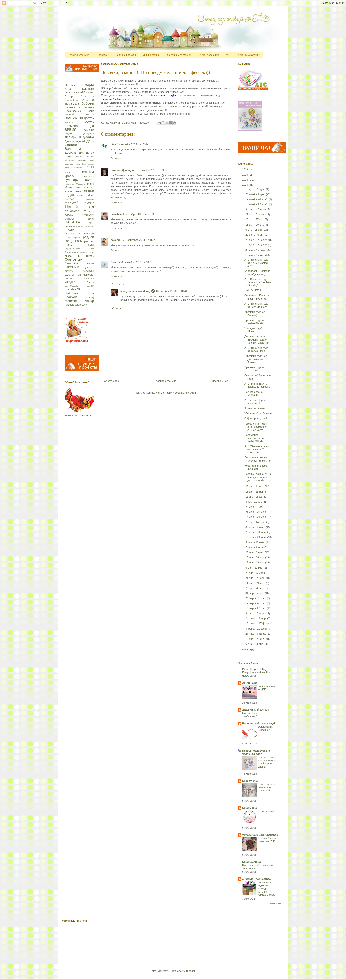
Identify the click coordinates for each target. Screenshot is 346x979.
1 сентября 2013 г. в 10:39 (138, 214)
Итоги (77, 164)
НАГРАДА (69, 199)
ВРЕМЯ (70, 129)
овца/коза (72, 211)
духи (68, 156)
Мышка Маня (85, 195)
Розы (79, 241)
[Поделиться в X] (167, 123)
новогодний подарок (79, 202)
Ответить (116, 158)
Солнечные (73, 259)
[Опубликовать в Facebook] (171, 123)
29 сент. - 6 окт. (255, 234)
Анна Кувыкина (79, 88)
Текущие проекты (126, 55)
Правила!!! (103, 55)
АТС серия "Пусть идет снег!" (255, 402)
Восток (89, 122)
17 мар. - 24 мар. (256, 603)
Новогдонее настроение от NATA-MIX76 (254, 438)
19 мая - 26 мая (255, 557)
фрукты (69, 271)
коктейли (76, 167)
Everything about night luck (257, 672)
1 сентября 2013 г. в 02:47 (132, 144)
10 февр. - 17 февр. (257, 623)
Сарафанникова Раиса (79, 249)
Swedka (115, 262)
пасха (68, 226)
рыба (91, 244)
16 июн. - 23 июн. (256, 537)
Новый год (79, 206)
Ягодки (70, 282)
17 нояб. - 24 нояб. (257, 199)
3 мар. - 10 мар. (255, 613)
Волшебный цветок (79, 118)
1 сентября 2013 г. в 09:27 (151, 170)
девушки (88, 133)
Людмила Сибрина (75, 184)
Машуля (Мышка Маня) (135, 291)
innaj (91, 297)
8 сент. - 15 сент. (256, 250)
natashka (116, 214)
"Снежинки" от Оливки (258, 413)
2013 (245, 184)
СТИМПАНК (72, 267)
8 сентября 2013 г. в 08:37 (136, 262)
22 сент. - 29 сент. (256, 239)
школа (68, 278)
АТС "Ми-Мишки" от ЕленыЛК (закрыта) (257, 385)
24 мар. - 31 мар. (256, 598)
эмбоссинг (89, 278)
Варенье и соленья (79, 107)
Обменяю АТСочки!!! (248, 55)
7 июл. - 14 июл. (255, 522)
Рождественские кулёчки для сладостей (267, 787)
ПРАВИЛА (70, 229)
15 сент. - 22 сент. (256, 245)
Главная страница (78, 55)
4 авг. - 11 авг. (254, 501)
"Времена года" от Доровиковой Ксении (255, 359)
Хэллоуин (88, 271)
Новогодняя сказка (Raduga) (255, 467)
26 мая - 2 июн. (255, 552)
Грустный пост (250, 713)
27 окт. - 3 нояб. (255, 214)
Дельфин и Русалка (79, 137)
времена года (79, 126)
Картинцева (88, 164)
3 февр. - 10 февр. (257, 628)
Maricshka (72, 301)
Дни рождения (151, 55)
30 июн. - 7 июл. (255, 527)
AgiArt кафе (249, 682)
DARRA (90, 286)
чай (79, 274)
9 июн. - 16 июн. (255, 542)
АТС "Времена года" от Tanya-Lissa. (256, 349)
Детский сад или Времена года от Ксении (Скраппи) (256, 339)
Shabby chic (250, 780)
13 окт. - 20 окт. (255, 224)
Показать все (275, 903)
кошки (88, 171)
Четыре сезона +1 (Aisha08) (255, 393)
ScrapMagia (249, 807)
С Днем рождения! (255, 418)
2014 (245, 179)
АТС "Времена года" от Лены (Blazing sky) (256, 262)
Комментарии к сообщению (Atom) (176, 392)
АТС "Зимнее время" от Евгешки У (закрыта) (257, 449)
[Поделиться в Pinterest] (174, 123)
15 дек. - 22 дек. (255, 189)
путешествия (72, 233)
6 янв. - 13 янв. (255, 643)
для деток (86, 152)
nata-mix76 (117, 239)
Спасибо (71, 263)
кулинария (72, 180)
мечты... (89, 187)
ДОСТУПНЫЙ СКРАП (255, 709)
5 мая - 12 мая (254, 567)
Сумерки (88, 267)
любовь (88, 180)
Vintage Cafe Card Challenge (260, 834)
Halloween (72, 293)
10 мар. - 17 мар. (256, 608)
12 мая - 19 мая (255, 562)
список (90, 263)
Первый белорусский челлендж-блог (256, 752)
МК (227, 55)
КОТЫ (89, 167)
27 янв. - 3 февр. (256, 633)
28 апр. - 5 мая (254, 572)
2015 (245, 174)
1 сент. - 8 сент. (255, 255)
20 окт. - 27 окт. (255, 219)
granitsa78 (72, 289)
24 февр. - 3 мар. (256, 618)
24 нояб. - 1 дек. (255, 194)
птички (91, 230)
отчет (91, 218)
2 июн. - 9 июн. (254, 547)
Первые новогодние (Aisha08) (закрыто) (257, 459)
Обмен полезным (209, 55)
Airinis (90, 282)
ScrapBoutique (251, 861)
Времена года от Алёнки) (254, 313)
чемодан (88, 274)
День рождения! (75, 141)
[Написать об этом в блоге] (163, 123)
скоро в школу (79, 255)
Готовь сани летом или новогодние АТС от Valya (255, 426)
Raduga (69, 304)
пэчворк (89, 233)
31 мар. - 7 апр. (255, 593)
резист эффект (73, 237)
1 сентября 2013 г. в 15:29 (140, 239)
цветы (69, 274)
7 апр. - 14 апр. (255, 588)
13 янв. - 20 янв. (255, 638)
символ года (87, 252)
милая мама (73, 191)
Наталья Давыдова (123, 170)
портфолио (78, 226)
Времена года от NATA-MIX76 (254, 322)
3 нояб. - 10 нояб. (256, 209)
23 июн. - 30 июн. (256, 532)
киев (67, 168)
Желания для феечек (179, 55)
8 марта (87, 85)
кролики (89, 176)
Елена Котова (85, 156)
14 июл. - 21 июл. (256, 516)
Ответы (119, 284)
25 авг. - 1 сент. (255, 486)
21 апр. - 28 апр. (255, 577)
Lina (113, 144)
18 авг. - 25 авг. (254, 491)
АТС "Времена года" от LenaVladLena (256, 305)
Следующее (111, 380)
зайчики (81, 160)
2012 (245, 650)
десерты (71, 152)
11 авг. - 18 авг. (254, 496)
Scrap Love (80, 304)
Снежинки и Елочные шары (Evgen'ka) (257, 297)
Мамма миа (73, 187)
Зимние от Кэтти (254, 408)
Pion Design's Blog (254, 669)
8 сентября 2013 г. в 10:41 (171, 291)
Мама (90, 183)
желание (70, 160)
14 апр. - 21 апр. (255, 583)
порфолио (89, 226)
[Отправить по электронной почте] (159, 123)
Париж (91, 223)
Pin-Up (89, 301)
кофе (68, 172)
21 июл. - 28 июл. (256, 511)
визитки (89, 114)
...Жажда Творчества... (257, 878)
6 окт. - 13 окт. (254, 229)
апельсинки (72, 92)
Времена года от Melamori (254, 369)
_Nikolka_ (70, 85)
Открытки (88, 214)
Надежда (89, 199)
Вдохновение (73, 110)
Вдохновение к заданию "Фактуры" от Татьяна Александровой (266, 888)
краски (70, 176)
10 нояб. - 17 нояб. (257, 204)
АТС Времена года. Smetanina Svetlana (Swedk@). (257, 282)
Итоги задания (266, 811)
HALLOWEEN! (253, 290)
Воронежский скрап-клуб (258, 723)
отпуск (69, 218)
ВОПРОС (69, 122)
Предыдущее (220, 380)
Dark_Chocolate (72, 286)
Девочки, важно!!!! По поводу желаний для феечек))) (257, 477)
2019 (245, 169)
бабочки (88, 103)
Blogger (190, 970)
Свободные (71, 252)
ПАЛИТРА (72, 222)
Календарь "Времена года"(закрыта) (257, 272)
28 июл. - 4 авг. (255, 506)
